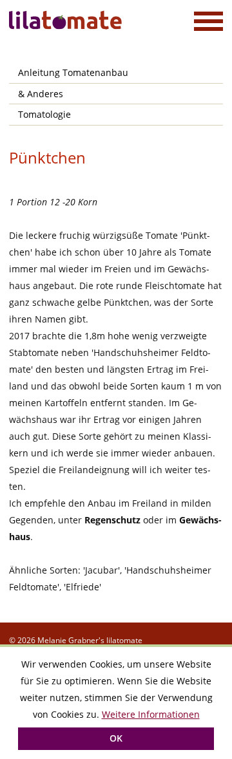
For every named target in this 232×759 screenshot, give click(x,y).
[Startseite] (67, 20)
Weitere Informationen (151, 714)
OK (116, 738)
